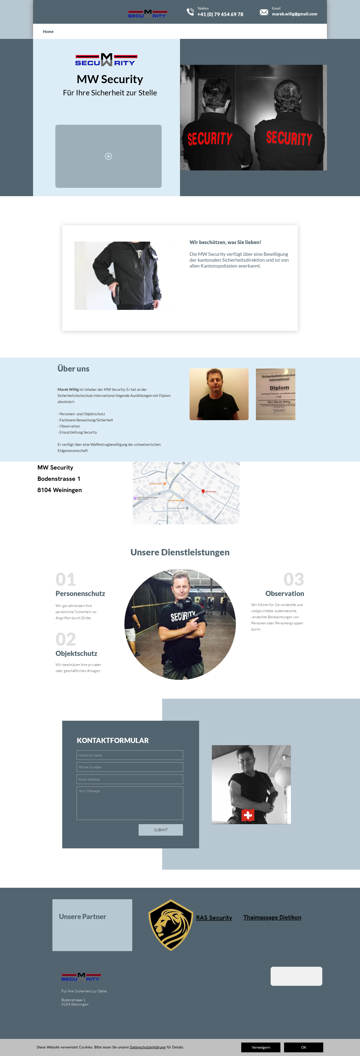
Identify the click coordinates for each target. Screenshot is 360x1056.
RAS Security (214, 918)
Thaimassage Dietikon (272, 917)
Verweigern (261, 1047)
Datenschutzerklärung (148, 1047)
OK (303, 1047)
